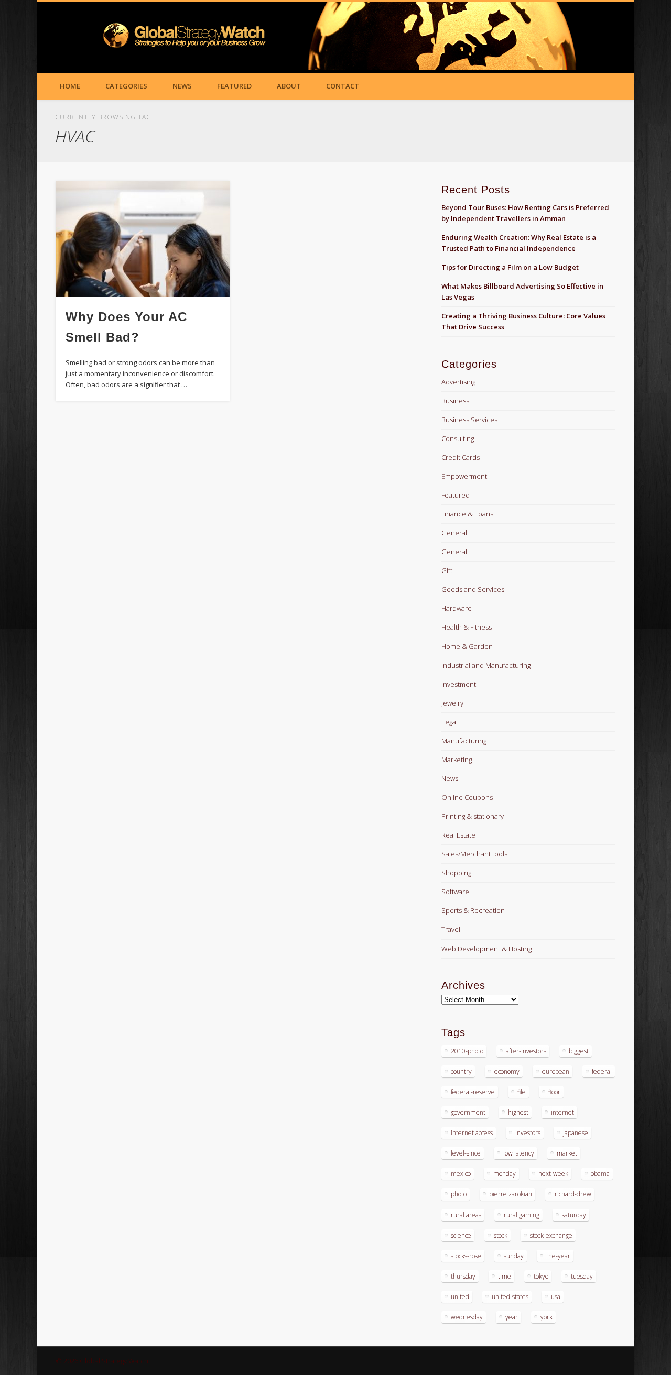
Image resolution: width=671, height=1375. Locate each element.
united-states (510, 1296)
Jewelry (452, 703)
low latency (518, 1153)
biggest (579, 1051)
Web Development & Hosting (486, 948)
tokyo (541, 1276)
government (468, 1112)
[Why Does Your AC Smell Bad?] (143, 239)
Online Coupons (467, 797)
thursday (463, 1276)
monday (504, 1173)
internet (562, 1112)
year (511, 1317)
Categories (126, 86)
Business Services (469, 419)
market (567, 1153)
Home (70, 86)
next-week (553, 1173)
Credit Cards (460, 457)
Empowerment (464, 476)
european (555, 1071)
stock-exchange (551, 1235)
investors (527, 1132)
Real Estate (458, 835)
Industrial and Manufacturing (486, 665)
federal (602, 1071)
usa (555, 1296)
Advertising (458, 382)
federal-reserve (473, 1091)
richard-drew (573, 1194)
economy (507, 1071)
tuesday (582, 1276)
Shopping (456, 872)
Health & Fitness (466, 627)
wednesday (467, 1317)
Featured (234, 86)
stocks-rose (466, 1255)
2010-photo (467, 1051)
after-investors (526, 1051)
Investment (458, 684)
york (546, 1317)
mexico (461, 1173)
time (504, 1276)
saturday (574, 1215)
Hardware (456, 608)
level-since (466, 1153)
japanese (575, 1132)
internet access (472, 1132)
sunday (514, 1255)
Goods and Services (472, 589)
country (461, 1071)
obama (600, 1173)
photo (459, 1194)
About (289, 86)
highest (518, 1112)
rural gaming (521, 1215)
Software (455, 891)
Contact (342, 86)
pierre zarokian (510, 1194)
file (521, 1091)
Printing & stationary (472, 816)
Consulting (457, 438)
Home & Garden (467, 646)
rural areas (466, 1215)
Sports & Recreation (473, 910)
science (461, 1235)
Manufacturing (463, 740)
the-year (558, 1255)
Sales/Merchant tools (474, 854)
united (460, 1296)
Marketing (456, 759)
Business (455, 400)
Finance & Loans (467, 514)
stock (500, 1235)
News (182, 86)
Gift (446, 570)
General (454, 532)
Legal (449, 722)
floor (554, 1091)
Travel (450, 929)
